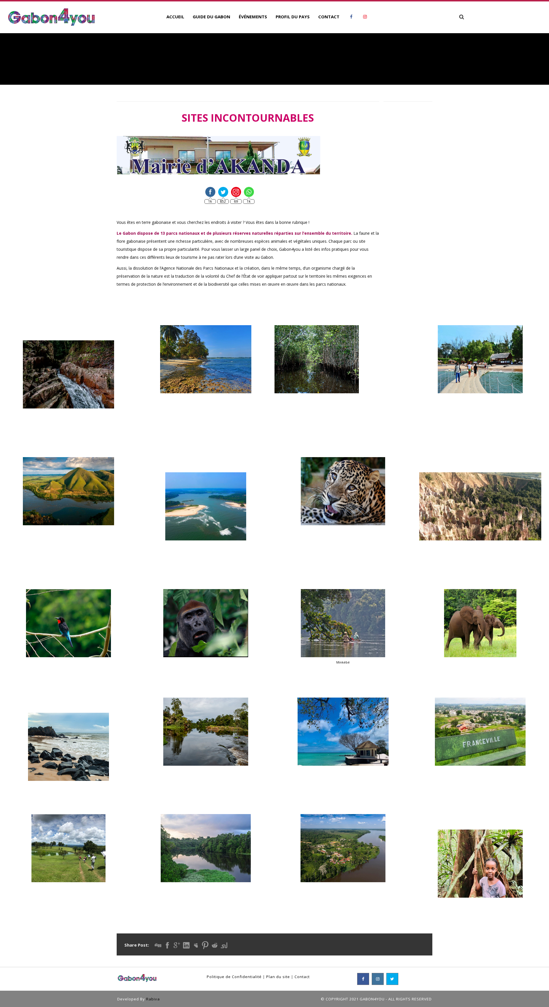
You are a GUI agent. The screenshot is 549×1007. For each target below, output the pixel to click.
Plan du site (278, 976)
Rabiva (153, 999)
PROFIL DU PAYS (293, 16)
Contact (302, 976)
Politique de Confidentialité (234, 976)
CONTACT (328, 16)
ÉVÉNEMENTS (253, 16)
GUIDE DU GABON (211, 16)
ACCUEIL (175, 16)
